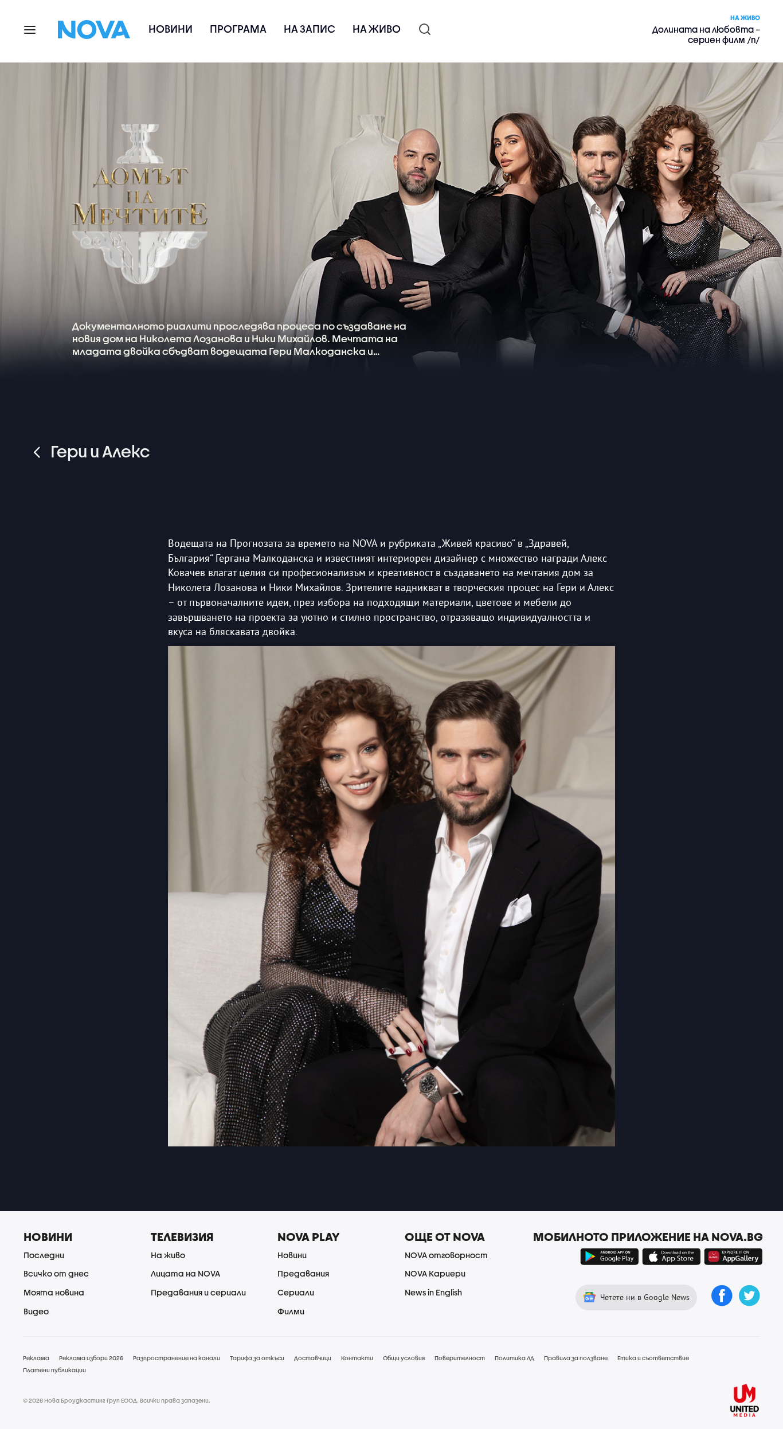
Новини (170, 29)
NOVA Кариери (435, 1273)
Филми (290, 1311)
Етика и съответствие (653, 1357)
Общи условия (404, 1357)
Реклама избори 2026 (91, 1357)
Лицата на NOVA (185, 1273)
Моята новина (54, 1292)
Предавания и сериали (198, 1292)
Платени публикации (54, 1370)
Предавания (303, 1273)
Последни (44, 1255)
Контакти (357, 1357)
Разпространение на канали (176, 1357)
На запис (309, 29)
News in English (433, 1292)
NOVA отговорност (446, 1255)
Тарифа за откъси (257, 1357)
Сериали (295, 1292)
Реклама (36, 1357)
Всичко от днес (56, 1273)
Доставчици (312, 1357)
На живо (377, 29)
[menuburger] (30, 29)
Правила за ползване (576, 1357)
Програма (238, 29)
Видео (36, 1311)
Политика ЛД (514, 1357)
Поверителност (459, 1357)
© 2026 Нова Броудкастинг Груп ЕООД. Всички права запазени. (116, 1400)
